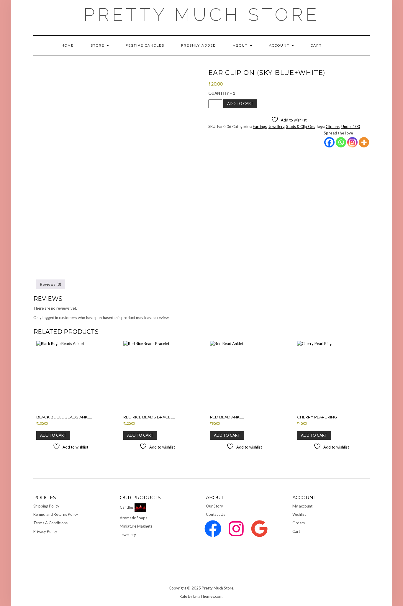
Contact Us (215, 514)
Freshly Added (198, 45)
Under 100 (350, 126)
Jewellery (276, 126)
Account (280, 45)
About (241, 45)
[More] (364, 142)
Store (98, 45)
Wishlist (299, 514)
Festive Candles (145, 45)
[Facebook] (329, 142)
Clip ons (333, 126)
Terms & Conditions (50, 522)
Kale (183, 596)
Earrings (260, 126)
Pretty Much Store (201, 14)
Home (67, 45)
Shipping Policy (46, 506)
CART (316, 45)
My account (302, 506)
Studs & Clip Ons (300, 126)
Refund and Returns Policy (55, 514)
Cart (296, 531)
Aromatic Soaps (133, 517)
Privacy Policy (45, 531)
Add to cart (240, 103)
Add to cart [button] (53, 435)
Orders (298, 522)
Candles (127, 507)
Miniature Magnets (136, 526)
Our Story (214, 506)
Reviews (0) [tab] (50, 284)
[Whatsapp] (341, 142)
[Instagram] (352, 142)
